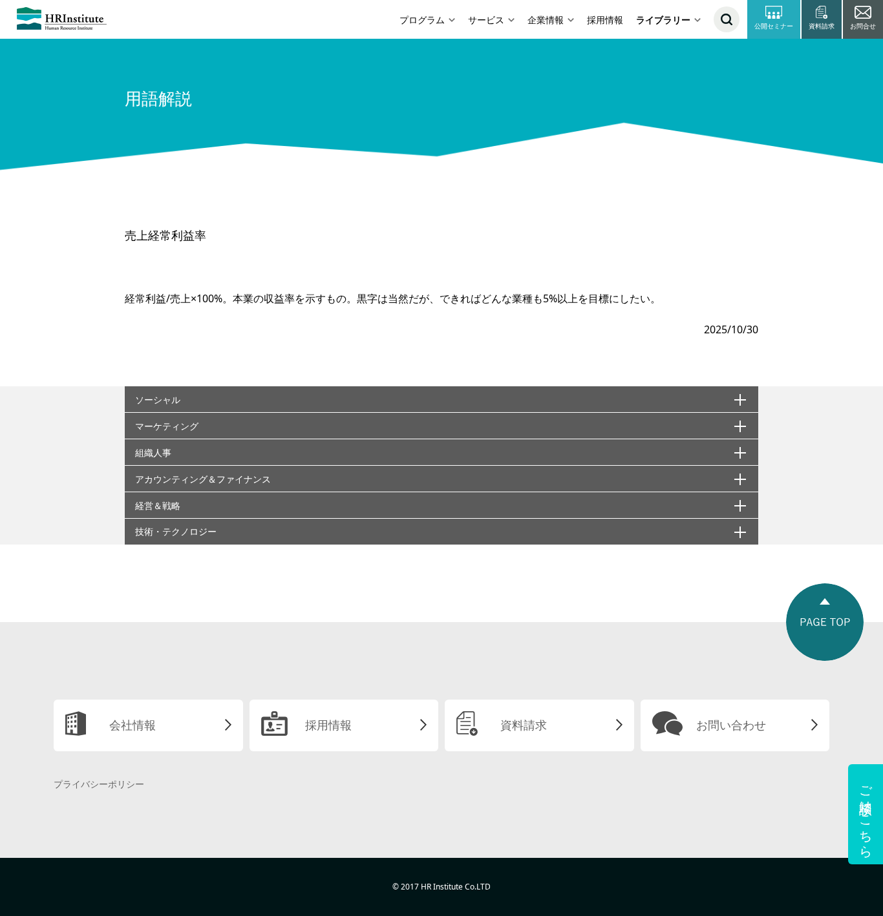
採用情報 (605, 20)
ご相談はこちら (866, 814)
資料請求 (523, 725)
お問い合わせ (731, 725)
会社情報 (132, 725)
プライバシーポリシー (99, 784)
